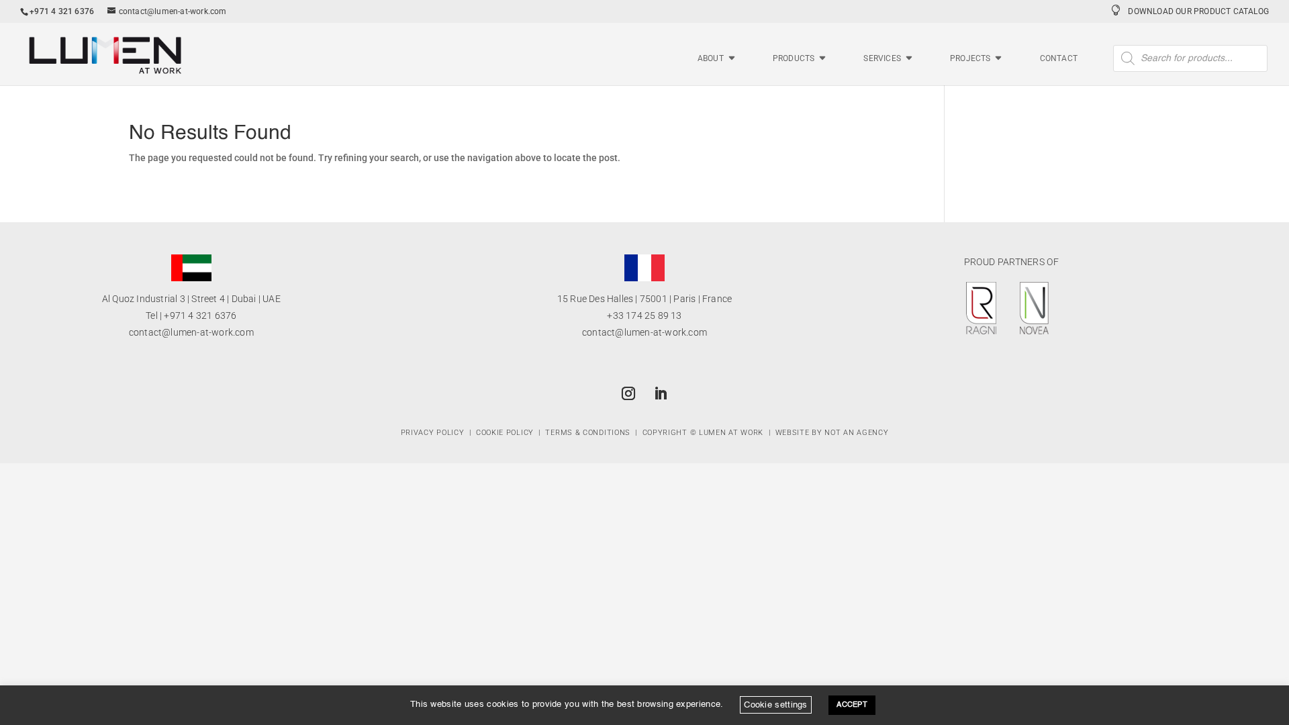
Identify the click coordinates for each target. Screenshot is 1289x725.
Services (882, 58)
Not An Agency (856, 432)
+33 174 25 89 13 (644, 315)
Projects (970, 58)
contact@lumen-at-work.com (191, 332)
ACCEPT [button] (852, 705)
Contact (1059, 58)
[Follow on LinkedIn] (660, 393)
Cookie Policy (505, 432)
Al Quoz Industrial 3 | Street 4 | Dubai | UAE (191, 298)
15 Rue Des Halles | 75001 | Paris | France (644, 298)
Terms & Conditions (587, 432)
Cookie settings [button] (776, 704)
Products (794, 58)
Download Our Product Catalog (1198, 11)
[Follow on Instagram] (628, 393)
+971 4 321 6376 (200, 315)
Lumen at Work (731, 432)
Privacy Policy (433, 432)
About (711, 58)
